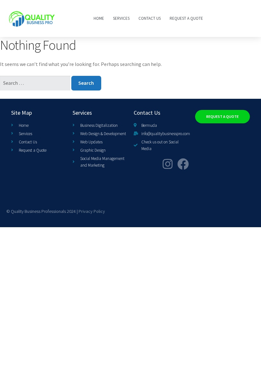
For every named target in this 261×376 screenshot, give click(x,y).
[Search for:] (35, 83)
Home (99, 18)
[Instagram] (167, 164)
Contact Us (149, 18)
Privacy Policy (92, 211)
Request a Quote (186, 18)
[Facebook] (183, 164)
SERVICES (121, 18)
